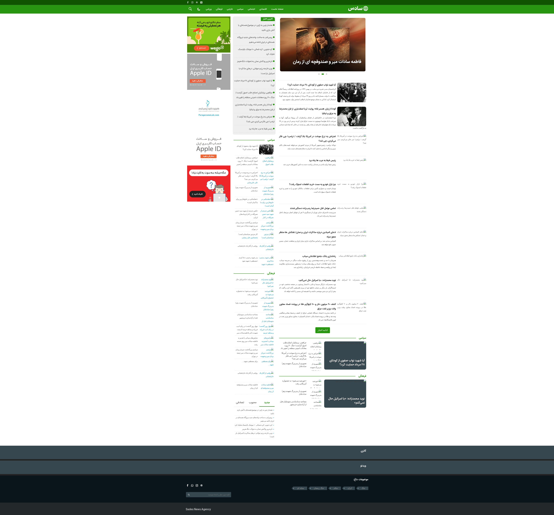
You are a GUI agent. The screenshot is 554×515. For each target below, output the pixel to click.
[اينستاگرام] (192, 2)
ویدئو (363, 466)
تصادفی (240, 402)
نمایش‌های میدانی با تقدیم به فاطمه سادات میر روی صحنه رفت (247, 341)
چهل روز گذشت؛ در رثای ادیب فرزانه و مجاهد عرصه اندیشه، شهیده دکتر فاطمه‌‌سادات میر (247, 329)
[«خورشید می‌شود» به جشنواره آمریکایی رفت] (314, 384)
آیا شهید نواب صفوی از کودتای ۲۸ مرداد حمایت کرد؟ (312, 85)
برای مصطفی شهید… (250, 361)
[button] (319, 74)
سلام (336, 488)
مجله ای (300, 488)
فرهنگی (219, 9)
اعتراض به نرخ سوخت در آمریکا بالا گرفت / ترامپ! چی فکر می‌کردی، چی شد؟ (294, 356)
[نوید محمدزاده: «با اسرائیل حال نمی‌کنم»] (345, 394)
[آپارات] (196, 2)
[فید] (201, 2)
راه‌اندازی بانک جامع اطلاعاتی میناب (319, 256)
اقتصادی (263, 9)
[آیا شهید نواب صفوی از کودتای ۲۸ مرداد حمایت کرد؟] (345, 355)
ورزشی (209, 9)
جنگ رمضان (319, 488)
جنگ (363, 488)
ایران (350, 488)
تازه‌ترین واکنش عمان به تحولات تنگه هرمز (255, 61)
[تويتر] (192, 485)
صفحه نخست (277, 9)
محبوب (253, 402)
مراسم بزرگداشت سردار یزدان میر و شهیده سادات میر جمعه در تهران (247, 226)
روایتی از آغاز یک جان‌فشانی (248, 246)
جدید (267, 402)
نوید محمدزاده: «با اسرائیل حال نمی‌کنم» (317, 280)
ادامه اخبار (323, 330)
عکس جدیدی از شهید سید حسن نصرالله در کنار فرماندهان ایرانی (246, 214)
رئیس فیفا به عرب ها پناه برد (322, 160)
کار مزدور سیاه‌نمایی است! (248, 234)
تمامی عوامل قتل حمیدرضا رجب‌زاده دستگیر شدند (313, 208)
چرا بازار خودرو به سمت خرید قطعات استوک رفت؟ (312, 184)
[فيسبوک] (187, 2)
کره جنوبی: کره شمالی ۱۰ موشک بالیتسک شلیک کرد (253, 425)
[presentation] (282, 40)
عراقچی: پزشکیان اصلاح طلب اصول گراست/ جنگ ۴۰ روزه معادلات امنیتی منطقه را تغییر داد (293, 345)
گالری (363, 451)
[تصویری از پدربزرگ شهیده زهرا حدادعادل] (314, 366)
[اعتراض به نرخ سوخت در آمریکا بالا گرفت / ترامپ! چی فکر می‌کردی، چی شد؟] (314, 356)
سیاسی (240, 9)
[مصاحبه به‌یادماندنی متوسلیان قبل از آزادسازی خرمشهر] (314, 404)
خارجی (230, 9)
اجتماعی (251, 9)
